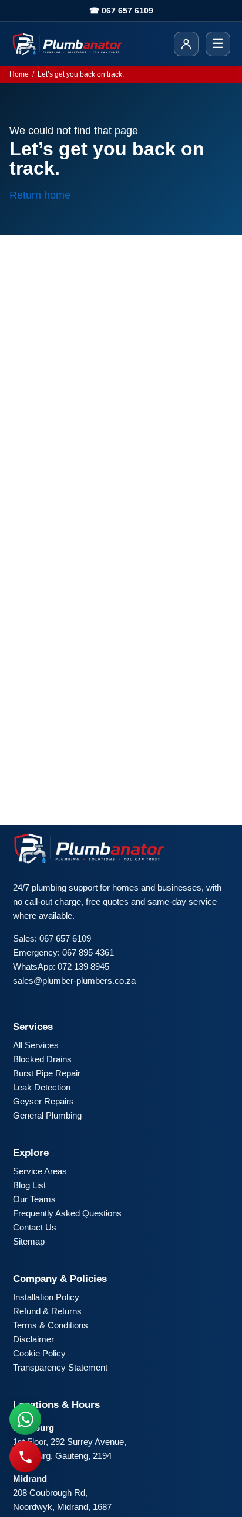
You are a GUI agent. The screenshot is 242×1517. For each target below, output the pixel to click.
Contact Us (34, 1227)
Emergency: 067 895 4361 (63, 952)
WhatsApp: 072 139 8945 (61, 966)
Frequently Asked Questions (67, 1213)
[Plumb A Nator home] (67, 44)
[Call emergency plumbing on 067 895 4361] (25, 1456)
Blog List (29, 1185)
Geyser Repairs (43, 1101)
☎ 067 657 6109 (121, 10)
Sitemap (29, 1241)
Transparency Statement (60, 1367)
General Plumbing (47, 1115)
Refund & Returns (47, 1311)
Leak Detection (41, 1087)
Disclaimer (33, 1339)
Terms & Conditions (50, 1325)
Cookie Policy (39, 1353)
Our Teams (34, 1199)
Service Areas (40, 1171)
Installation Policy (46, 1297)
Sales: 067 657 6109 (52, 938)
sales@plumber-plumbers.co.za (74, 981)
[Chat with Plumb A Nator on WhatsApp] (25, 1419)
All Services (36, 1045)
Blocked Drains (42, 1059)
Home (19, 74)
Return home (39, 195)
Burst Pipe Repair (46, 1073)
